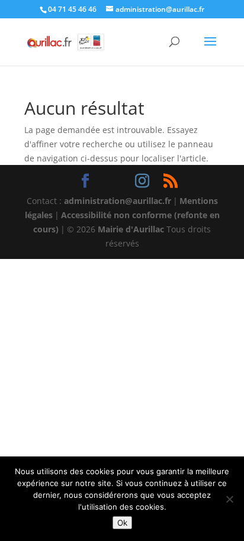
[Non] (229, 499)
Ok (122, 522)
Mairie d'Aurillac (131, 229)
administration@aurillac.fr (117, 200)
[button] (210, 49)
